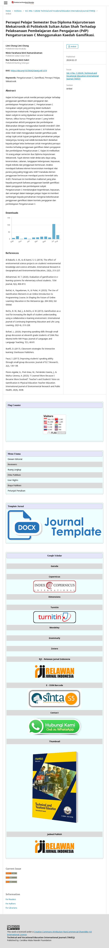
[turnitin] (54, 622)
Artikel (73, 46)
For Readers (11, 899)
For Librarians (11, 907)
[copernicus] (54, 591)
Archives (18, 11)
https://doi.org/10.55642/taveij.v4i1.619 (29, 70)
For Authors (11, 903)
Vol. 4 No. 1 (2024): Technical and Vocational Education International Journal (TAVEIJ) (60, 11)
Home (8, 11)
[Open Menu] (6, 3)
